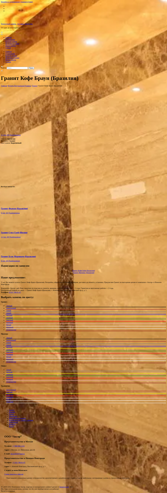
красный (9, 320)
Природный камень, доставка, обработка (17, 24)
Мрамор (12, 412)
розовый (9, 322)
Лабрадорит (13, 422)
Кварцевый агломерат (17, 418)
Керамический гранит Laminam (21, 420)
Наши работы (10, 46)
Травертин (13, 416)
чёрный (9, 306)
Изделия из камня (12, 44)
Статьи (8, 48)
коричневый (11, 308)
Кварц (11, 426)
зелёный (9, 318)
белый (8, 325)
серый (8, 311)
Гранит (11, 410)
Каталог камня (11, 42)
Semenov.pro (64, 487)
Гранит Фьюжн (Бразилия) (14, 208)
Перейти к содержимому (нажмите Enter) (17, 2)
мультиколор (11, 330)
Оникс (11, 414)
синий (8, 313)
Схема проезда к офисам (13, 474)
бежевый (9, 327)
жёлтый (9, 315)
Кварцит (12, 424)
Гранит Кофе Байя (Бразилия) (83, 271)
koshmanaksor (15, 135)
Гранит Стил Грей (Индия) (14, 232)
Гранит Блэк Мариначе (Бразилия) (18, 256)
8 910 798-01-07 (15, 292)
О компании (10, 40)
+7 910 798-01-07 (18, 463)
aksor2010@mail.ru (17, 454)
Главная (8, 37)
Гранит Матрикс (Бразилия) (83, 273)
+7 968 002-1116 (18, 446)
